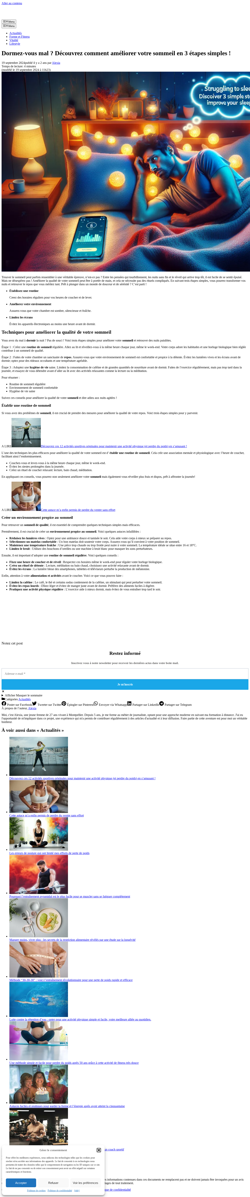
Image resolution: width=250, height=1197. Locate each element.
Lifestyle (14, 43)
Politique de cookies (36, 1190)
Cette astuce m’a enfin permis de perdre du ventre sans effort (78, 510)
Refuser (53, 1183)
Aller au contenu (12, 3)
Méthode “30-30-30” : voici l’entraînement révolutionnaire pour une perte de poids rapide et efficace (71, 980)
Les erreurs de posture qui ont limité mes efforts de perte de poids (49, 853)
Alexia (32, 708)
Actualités (15, 33)
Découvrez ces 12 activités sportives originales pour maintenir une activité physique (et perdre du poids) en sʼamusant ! (114, 446)
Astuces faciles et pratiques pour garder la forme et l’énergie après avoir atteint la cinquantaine (67, 1106)
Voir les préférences (85, 1183)
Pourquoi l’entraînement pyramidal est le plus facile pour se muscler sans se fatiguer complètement (69, 896)
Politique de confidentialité (60, 1190)
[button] (99, 1150)
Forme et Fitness (19, 36)
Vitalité (13, 40)
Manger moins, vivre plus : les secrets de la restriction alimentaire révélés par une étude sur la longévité (72, 939)
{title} (77, 1190)
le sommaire (23, 695)
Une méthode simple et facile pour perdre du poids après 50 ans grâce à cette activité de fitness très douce (74, 1062)
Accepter (21, 1183)
